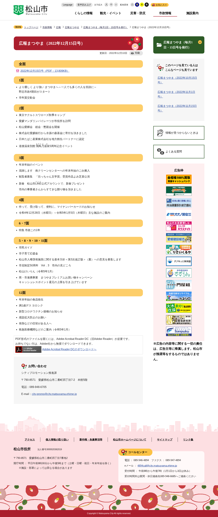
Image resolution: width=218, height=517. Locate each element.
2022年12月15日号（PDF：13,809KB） (44, 70)
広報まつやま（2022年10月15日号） (177, 80)
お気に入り (161, 5)
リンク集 (188, 439)
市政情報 (165, 13)
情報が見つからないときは (182, 132)
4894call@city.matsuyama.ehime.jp (157, 465)
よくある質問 (174, 151)
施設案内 (192, 13)
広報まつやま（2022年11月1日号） (176, 94)
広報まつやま (72, 27)
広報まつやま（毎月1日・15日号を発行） (105, 27)
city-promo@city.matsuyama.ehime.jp (54, 394)
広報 (58, 27)
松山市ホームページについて (129, 439)
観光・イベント (110, 13)
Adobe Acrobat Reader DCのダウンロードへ (69, 349)
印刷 (137, 52)
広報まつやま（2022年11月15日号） (177, 108)
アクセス (30, 439)
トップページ (31, 27)
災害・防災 (138, 13)
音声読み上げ (84, 4)
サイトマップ (164, 439)
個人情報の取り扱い (57, 439)
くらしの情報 (83, 13)
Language (67, 4)
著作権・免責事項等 (90, 439)
